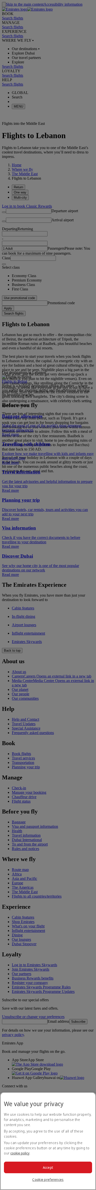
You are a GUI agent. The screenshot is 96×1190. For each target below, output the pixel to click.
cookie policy (20, 1153)
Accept (48, 1167)
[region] (48, 1141)
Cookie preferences (48, 1179)
